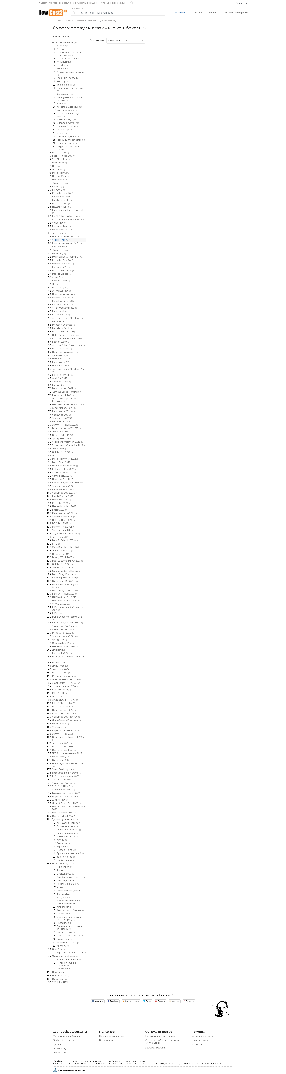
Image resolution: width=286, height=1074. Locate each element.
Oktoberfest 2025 (62, 567)
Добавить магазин (156, 1047)
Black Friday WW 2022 (65, 459)
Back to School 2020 (64, 331)
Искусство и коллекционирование (69, 898)
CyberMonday (109, 21)
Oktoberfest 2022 (62, 452)
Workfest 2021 (61, 378)
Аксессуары (65, 81)
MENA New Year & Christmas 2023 (67, 608)
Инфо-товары (60, 972)
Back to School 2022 (64, 435)
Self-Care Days (61, 246)
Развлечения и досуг (69, 942)
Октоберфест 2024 (64, 643)
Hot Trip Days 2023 (63, 520)
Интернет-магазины (64, 42)
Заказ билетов (66, 856)
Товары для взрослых (69, 58)
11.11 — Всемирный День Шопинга (65, 400)
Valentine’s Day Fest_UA (66, 717)
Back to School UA (63, 270)
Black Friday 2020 (63, 348)
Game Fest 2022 (62, 476)
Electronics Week (62, 267)
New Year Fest (61, 975)
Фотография (64, 894)
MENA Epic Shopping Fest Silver (66, 585)
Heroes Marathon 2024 (65, 646)
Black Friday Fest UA (64, 574)
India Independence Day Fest (67, 211)
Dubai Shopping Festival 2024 (67, 618)
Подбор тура (65, 860)
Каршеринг (64, 846)
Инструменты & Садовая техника (70, 98)
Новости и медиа (67, 903)
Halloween (59, 166)
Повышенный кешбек (204, 12)
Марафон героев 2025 (65, 730)
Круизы (62, 839)
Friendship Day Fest (64, 328)
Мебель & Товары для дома (68, 114)
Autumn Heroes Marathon (67, 338)
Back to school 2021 (64, 388)
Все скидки (106, 1040)
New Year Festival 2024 (66, 600)
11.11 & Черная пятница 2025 (68, 753)
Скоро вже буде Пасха (66, 571)
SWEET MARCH (62, 982)
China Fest (59, 223)
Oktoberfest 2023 (62, 564)
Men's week (59, 311)
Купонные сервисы (68, 110)
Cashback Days (61, 381)
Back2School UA (62, 554)
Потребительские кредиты (66, 964)
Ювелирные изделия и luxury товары (69, 53)
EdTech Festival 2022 (64, 469)
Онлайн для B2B (67, 880)
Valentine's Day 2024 (64, 626)
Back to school (61, 152)
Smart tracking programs (67, 772)
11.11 (55, 284)
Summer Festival (62, 297)
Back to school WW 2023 (66, 428)
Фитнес (62, 870)
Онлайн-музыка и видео (71, 877)
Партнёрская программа (160, 1036)
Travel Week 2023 (62, 550)
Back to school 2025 (64, 746)
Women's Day (61, 365)
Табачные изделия (68, 78)
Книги (61, 103)
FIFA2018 (58, 189)
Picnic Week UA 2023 (64, 513)
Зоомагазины (65, 94)
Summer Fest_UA (63, 734)
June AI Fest (60, 800)
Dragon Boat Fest (63, 263)
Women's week (62, 727)
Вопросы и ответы (202, 1036)
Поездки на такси (67, 850)
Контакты (197, 1044)
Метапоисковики (67, 836)
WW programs (61, 604)
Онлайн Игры (60, 949)
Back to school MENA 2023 (67, 560)
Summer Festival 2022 (65, 425)
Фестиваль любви (63, 779)
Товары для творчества (71, 140)
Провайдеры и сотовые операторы (69, 927)
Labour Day (59, 385)
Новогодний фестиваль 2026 (67, 764)
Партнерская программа (235, 12)
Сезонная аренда (67, 826)
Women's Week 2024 (65, 636)
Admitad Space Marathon (67, 391)
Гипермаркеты (66, 84)
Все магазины (180, 12)
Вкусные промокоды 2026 (67, 793)
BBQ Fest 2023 (61, 523)
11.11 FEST (58, 169)
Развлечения (65, 939)
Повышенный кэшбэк (112, 1036)
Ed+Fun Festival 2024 (65, 713)
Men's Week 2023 (63, 489)
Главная (42, 2)
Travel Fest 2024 (62, 669)
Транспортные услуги (69, 890)
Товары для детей (68, 136)
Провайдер (64, 923)
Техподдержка (200, 1040)
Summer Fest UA (62, 530)
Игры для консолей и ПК (71, 952)
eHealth (62, 65)
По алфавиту (77, 8)
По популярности (119, 40)
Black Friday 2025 (62, 760)
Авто (60, 887)
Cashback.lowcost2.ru (63, 21)
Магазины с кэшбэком (62, 2)
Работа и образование (70, 935)
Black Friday (60, 172)
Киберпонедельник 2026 (67, 776)
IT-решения (64, 867)
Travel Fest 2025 (62, 743)
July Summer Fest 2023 (66, 533)
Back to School (61, 273)
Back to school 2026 (64, 812)
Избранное (59, 1052)
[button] (241, 3)
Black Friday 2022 (63, 462)
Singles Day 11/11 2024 (65, 700)
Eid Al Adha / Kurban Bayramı (68, 216)
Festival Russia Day (63, 155)
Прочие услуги (66, 932)
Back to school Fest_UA (66, 750)
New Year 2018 (61, 179)
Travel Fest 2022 (62, 431)
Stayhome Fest (61, 290)
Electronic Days (61, 226)
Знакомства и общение (70, 910)
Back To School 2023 (65, 540)
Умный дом (64, 61)
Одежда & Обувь (68, 123)
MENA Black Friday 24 (65, 703)
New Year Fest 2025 (64, 710)
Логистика (63, 913)
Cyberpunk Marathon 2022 (67, 442)
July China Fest (61, 159)
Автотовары (64, 45)
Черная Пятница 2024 (66, 686)
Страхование (65, 968)
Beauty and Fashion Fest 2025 (68, 738)
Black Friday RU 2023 (65, 581)
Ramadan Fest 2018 (64, 193)
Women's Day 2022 (64, 418)
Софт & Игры (65, 129)
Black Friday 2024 (62, 706)
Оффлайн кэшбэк (87, 2)
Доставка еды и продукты (71, 89)
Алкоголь (63, 68)
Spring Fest (59, 639)
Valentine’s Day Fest (64, 783)
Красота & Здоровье (69, 106)
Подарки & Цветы (68, 126)
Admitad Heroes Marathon (68, 219)
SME (56, 543)
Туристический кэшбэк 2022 (68, 445)
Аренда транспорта (69, 822)
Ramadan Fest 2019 (64, 260)
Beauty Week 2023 (63, 557)
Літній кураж (60, 666)
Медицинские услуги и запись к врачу (69, 918)
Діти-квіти (59, 650)
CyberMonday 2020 (64, 301)
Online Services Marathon (66, 335)
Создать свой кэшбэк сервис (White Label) (162, 1041)
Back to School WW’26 (65, 816)
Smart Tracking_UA (63, 769)
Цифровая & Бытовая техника (68, 147)
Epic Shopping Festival (65, 577)
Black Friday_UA (62, 756)
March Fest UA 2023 (64, 496)
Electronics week (62, 196)
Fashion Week (61, 280)
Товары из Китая (67, 143)
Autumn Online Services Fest (68, 345)
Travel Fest (59, 233)
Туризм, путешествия (65, 819)
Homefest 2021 (61, 358)
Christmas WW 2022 (64, 472)
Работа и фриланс (68, 884)
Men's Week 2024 (63, 633)
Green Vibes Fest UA (64, 789)
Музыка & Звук (66, 119)
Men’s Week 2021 (63, 362)
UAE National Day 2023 (65, 597)
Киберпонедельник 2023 (67, 482)
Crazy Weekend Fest (64, 307)
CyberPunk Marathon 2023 (67, 547)
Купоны (104, 2)
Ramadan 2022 (61, 421)
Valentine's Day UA (63, 629)
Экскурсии (64, 843)
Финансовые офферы (65, 956)
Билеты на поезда (68, 833)
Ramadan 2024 (61, 503)
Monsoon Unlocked (63, 324)
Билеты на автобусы (69, 829)
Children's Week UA (63, 516)
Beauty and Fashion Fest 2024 (68, 657)
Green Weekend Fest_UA (66, 679)
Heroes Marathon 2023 (65, 506)
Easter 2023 (59, 509)
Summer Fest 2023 (63, 526)
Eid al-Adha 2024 (62, 653)
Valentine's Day (61, 183)
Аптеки (62, 49)
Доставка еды (65, 873)
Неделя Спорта (61, 176)
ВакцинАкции (61, 314)
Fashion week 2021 (63, 395)
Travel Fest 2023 (62, 537)
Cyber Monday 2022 (64, 408)
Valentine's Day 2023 (64, 492)
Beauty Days (60, 162)
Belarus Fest (59, 662)
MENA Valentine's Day (65, 465)
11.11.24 (57, 696)
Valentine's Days (62, 250)
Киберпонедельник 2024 (67, 622)
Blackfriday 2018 (62, 229)
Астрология (64, 907)
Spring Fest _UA (62, 438)
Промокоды (117, 2)
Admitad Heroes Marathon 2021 (68, 370)
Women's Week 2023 (65, 486)
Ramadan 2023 (61, 499)
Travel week (59, 448)
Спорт (62, 133)
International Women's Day (68, 243)
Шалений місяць (62, 689)
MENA (57, 613)
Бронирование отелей (70, 853)
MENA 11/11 (59, 693)
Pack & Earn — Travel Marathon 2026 (68, 808)
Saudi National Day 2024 (66, 683)
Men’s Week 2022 (63, 411)
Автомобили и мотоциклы (70, 73)
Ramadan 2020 (61, 321)
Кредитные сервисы (69, 959)
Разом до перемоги (64, 676)
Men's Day (59, 253)
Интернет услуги (63, 863)
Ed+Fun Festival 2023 (64, 593)
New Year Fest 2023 (64, 479)
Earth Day (59, 186)
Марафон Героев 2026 (65, 796)
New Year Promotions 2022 (68, 404)
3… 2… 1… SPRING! (62, 786)
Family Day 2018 (62, 200)
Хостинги (63, 946)
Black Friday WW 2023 (65, 590)
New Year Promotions (65, 236)
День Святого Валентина (67, 720)
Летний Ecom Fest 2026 (66, 803)
